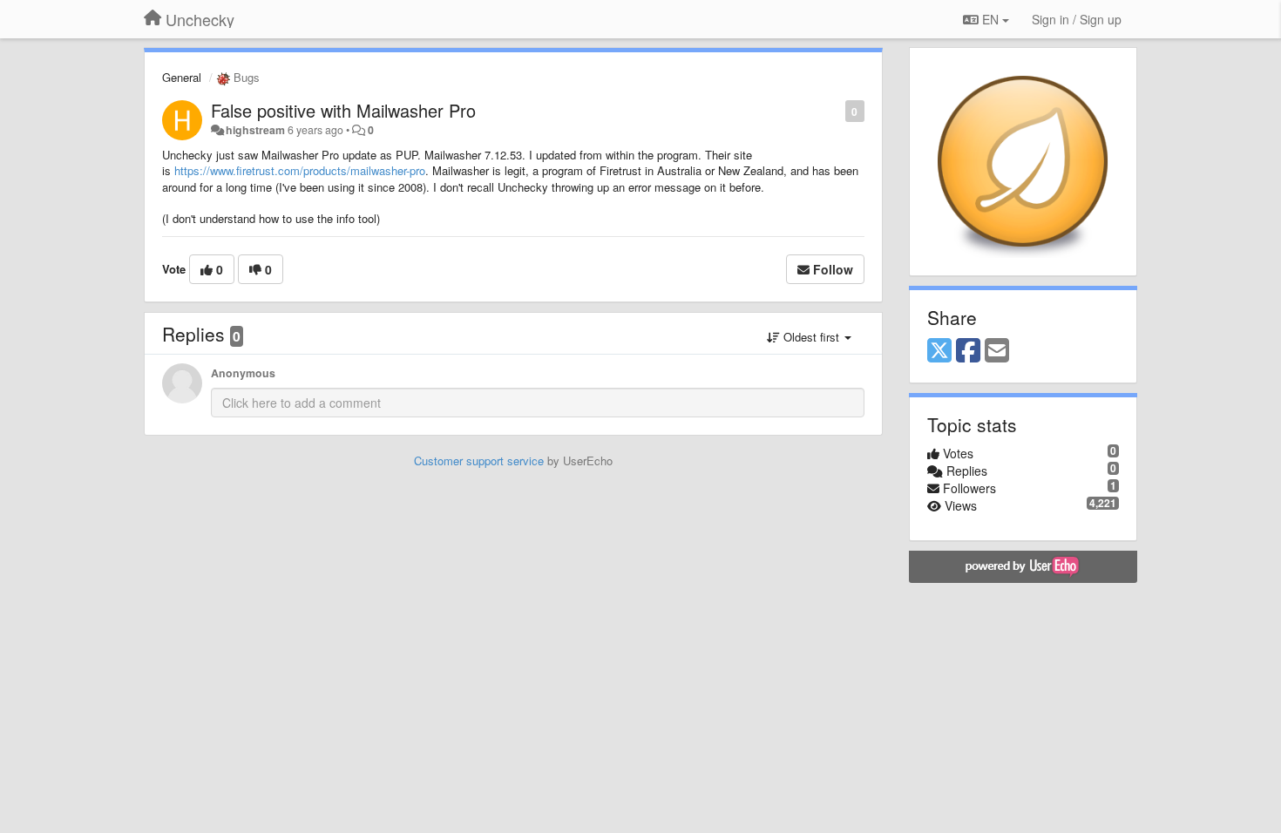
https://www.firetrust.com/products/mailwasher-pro (299, 170)
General (181, 77)
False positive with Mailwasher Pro (343, 110)
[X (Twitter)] (939, 351)
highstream (255, 130)
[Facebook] (968, 351)
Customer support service (479, 460)
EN (990, 19)
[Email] (997, 351)
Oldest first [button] (811, 336)
